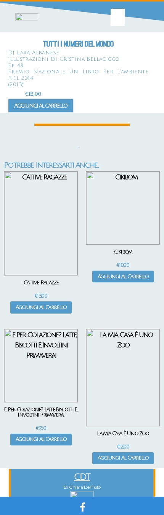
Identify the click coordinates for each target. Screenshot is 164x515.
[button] (118, 17)
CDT (82, 477)
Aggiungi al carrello (40, 106)
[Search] (76, 147)
